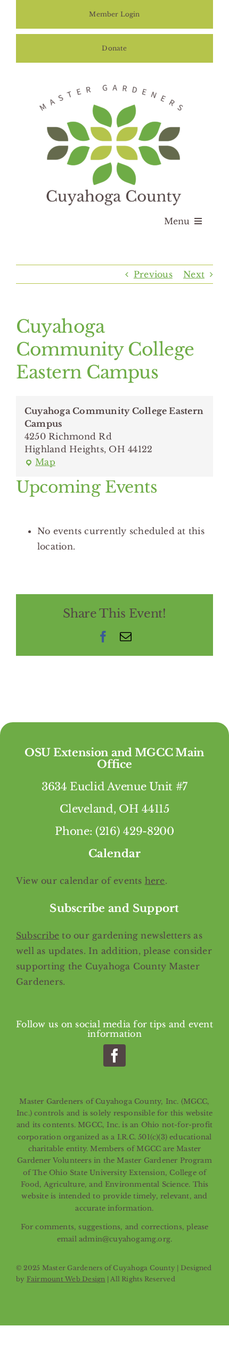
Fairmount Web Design (66, 1279)
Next (194, 274)
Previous (153, 274)
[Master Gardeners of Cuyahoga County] (114, 83)
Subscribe (37, 935)
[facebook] (114, 1055)
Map (39, 462)
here (155, 880)
